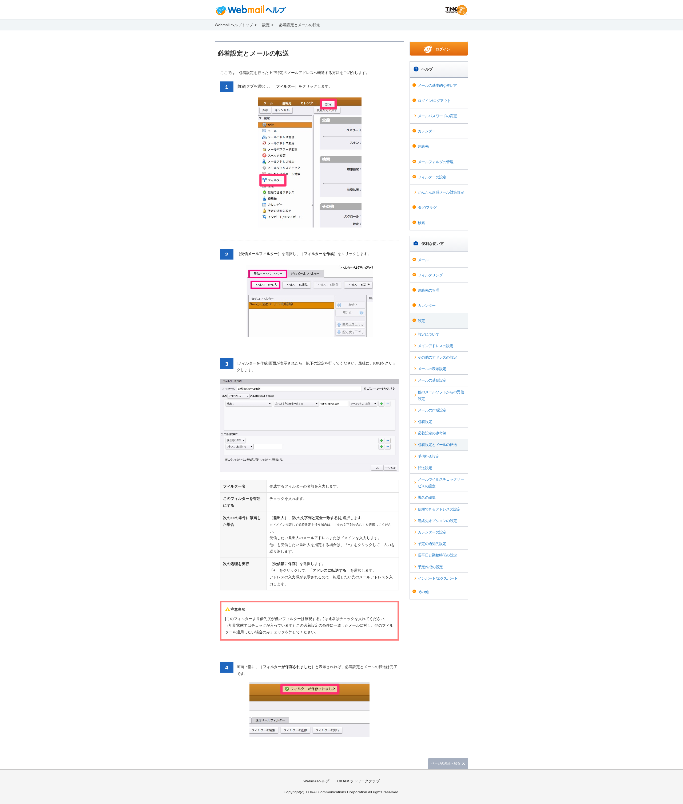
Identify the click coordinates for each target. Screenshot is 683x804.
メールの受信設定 (432, 380)
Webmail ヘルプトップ (234, 25)
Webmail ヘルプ (251, 10)
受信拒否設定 (428, 456)
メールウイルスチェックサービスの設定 (441, 482)
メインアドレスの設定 (435, 346)
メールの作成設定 (432, 410)
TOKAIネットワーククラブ (357, 781)
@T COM (456, 10)
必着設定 (425, 421)
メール (423, 260)
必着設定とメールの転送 (437, 444)
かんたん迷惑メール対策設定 (441, 192)
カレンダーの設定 (432, 532)
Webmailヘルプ (316, 781)
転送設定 (425, 468)
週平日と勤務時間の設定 (437, 555)
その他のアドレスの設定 (437, 357)
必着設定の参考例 (432, 433)
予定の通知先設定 (432, 544)
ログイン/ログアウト (434, 101)
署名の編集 (427, 497)
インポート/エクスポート (438, 578)
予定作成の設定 (430, 567)
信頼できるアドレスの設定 (439, 509)
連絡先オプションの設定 (437, 521)
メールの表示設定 (432, 369)
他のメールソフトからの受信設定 (441, 395)
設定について (428, 334)
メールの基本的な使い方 (437, 85)
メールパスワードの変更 (437, 116)
